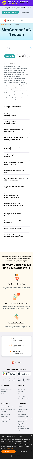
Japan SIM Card (25, 424)
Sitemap (8, 421)
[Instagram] (9, 380)
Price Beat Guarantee (8, 409)
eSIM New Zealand (25, 416)
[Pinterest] (28, 380)
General (8, 56)
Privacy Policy (25, 396)
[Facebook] (5, 380)
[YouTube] (19, 380)
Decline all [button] (24, 451)
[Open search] (30, 20)
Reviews (8, 391)
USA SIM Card (25, 414)
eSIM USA (25, 412)
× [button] (31, 436)
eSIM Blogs (8, 416)
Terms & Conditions (25, 399)
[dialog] (16, 446)
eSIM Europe (25, 407)
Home (3, 24)
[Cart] (27, 20)
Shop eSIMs (25, 426)
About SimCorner (8, 389)
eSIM (19, 56)
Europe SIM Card (25, 409)
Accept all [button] (8, 451)
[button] (16, 456)
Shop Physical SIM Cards (25, 429)
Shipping (25, 391)
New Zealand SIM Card (25, 419)
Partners (8, 394)
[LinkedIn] (14, 380)
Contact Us (25, 389)
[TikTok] (23, 380)
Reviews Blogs (8, 414)
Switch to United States (10, 12)
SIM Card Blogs (8, 419)
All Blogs (8, 412)
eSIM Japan (25, 421)
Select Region (25, 12)
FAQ (23, 394)
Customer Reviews (8, 407)
